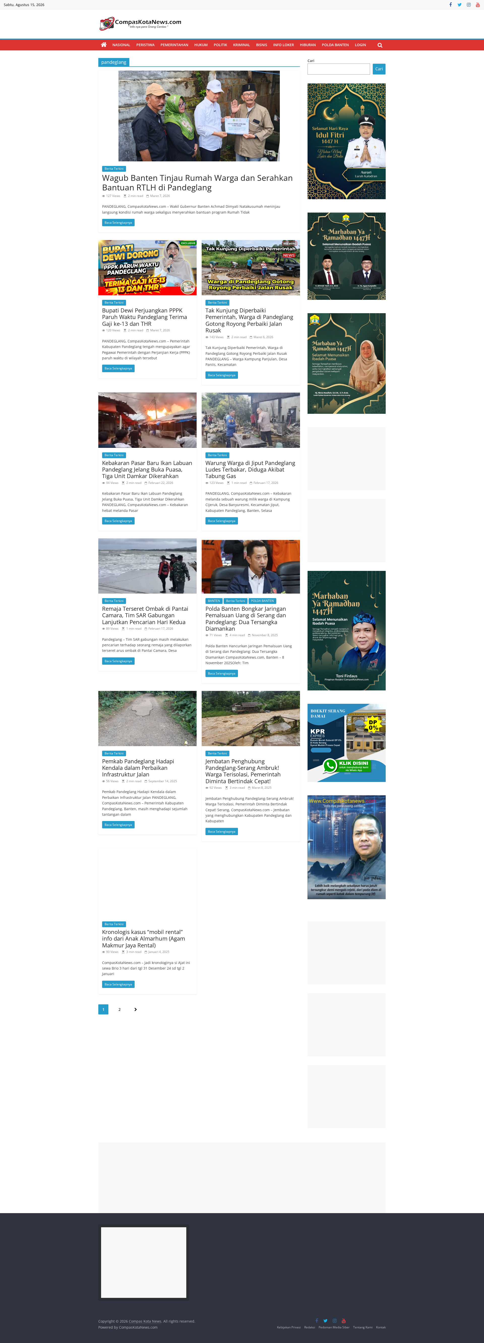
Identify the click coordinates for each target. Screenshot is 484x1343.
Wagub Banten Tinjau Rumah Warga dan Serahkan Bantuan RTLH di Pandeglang (197, 182)
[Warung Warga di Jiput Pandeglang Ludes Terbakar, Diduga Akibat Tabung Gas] (251, 395)
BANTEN (214, 601)
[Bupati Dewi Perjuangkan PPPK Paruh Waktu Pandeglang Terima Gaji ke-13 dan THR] (147, 243)
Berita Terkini (114, 168)
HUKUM (201, 44)
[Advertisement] (347, 458)
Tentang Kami (363, 1327)
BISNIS (261, 44)
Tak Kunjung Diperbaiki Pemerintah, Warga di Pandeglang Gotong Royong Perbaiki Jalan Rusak (249, 320)
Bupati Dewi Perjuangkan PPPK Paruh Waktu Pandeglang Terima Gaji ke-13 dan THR (144, 316)
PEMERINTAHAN (174, 44)
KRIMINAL (241, 44)
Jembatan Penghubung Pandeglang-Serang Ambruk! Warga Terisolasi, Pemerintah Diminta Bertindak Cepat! (243, 771)
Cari (311, 60)
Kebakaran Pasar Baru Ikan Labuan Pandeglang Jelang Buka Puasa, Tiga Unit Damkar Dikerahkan (147, 469)
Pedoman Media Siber (334, 1327)
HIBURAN (308, 44)
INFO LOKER (283, 44)
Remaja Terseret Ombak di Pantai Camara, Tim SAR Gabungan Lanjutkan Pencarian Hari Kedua (145, 615)
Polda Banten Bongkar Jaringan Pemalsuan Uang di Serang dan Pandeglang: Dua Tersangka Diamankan (245, 618)
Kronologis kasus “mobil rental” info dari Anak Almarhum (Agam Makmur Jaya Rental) (143, 938)
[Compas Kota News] (103, 45)
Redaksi (309, 1327)
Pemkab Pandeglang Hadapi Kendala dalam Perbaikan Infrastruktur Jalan (138, 767)
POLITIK (220, 44)
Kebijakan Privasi (289, 1327)
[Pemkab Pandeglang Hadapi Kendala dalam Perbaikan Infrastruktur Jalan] (147, 694)
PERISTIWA (145, 44)
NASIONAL (121, 44)
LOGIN (360, 44)
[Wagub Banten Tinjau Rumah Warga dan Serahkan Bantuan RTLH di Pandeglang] (199, 73)
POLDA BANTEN (335, 44)
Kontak (381, 1327)
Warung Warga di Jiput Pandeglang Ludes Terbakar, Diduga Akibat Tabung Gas (250, 469)
